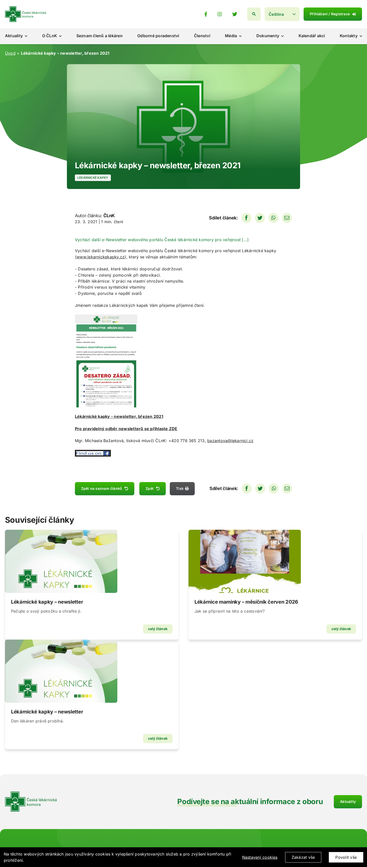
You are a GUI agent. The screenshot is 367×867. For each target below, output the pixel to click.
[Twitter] (260, 218)
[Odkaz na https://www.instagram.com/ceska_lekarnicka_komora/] (219, 14)
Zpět (150, 488)
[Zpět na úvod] (25, 8)
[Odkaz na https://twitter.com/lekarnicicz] (234, 14)
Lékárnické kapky (92, 177)
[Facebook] (246, 218)
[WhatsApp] (273, 218)
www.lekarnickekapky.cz (100, 256)
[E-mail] (287, 218)
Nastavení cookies (260, 857)
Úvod (10, 53)
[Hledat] (254, 14)
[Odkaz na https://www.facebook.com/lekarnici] (205, 14)
